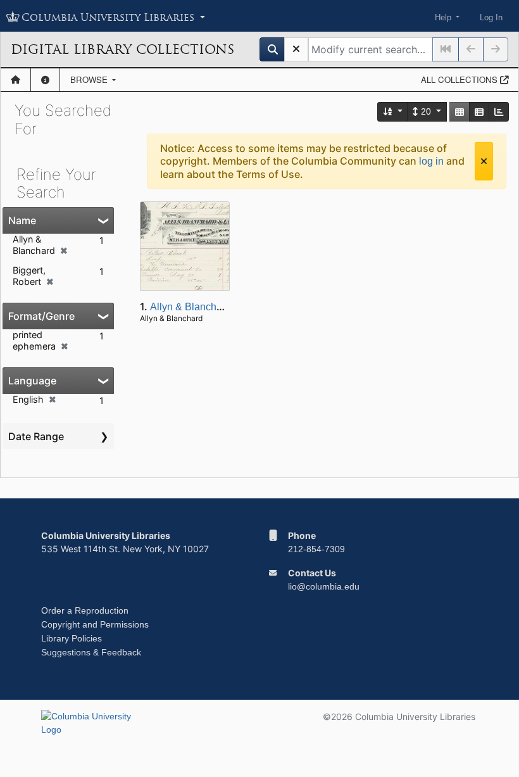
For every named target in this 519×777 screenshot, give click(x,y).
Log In (491, 17)
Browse (90, 79)
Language (32, 380)
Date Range (36, 436)
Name (22, 220)
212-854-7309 (316, 549)
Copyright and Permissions (95, 624)
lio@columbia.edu (324, 586)
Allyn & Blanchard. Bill (200, 306)
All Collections (460, 79)
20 (426, 111)
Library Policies (71, 638)
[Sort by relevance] (393, 112)
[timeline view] (499, 112)
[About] (45, 79)
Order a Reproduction (84, 610)
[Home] (15, 79)
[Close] (484, 161)
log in (431, 161)
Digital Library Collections (122, 49)
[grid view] (459, 112)
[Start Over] (296, 49)
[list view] (479, 112)
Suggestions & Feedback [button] (91, 652)
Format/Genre (41, 316)
